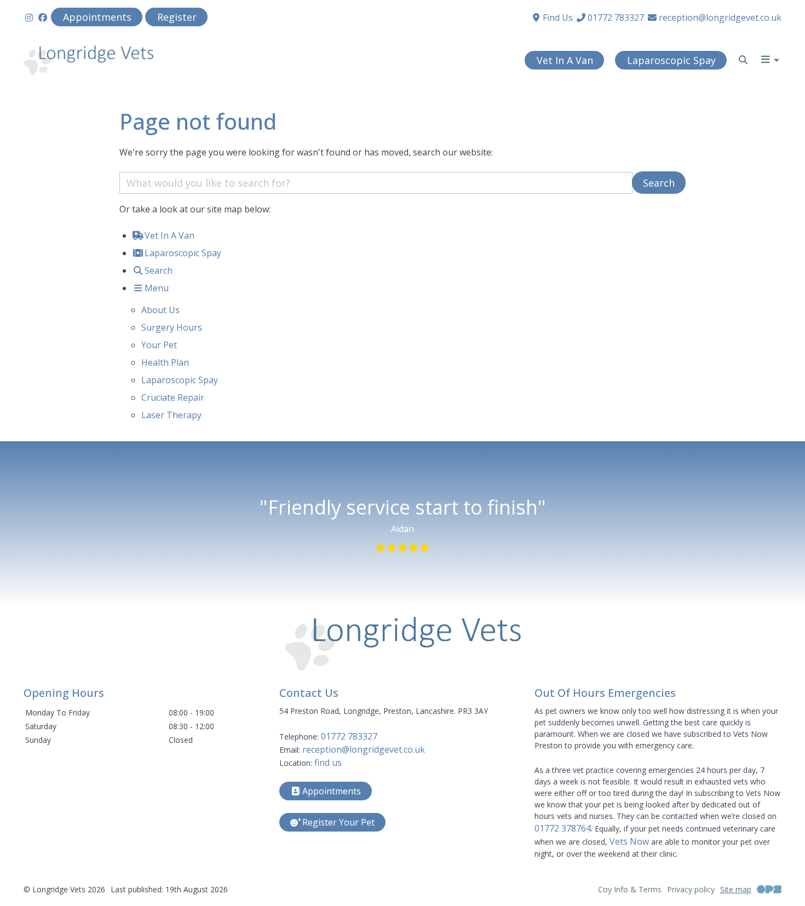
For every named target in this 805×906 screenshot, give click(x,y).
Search (659, 182)
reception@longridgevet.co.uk (363, 749)
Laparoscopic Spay (179, 380)
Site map (735, 889)
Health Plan (165, 362)
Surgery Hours (171, 327)
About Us (160, 310)
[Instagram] (29, 17)
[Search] (743, 60)
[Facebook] (42, 17)
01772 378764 (562, 828)
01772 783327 (349, 736)
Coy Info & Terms (630, 889)
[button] (771, 61)
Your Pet (159, 345)
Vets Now (629, 841)
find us (328, 763)
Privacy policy (691, 889)
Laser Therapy (171, 415)
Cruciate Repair (172, 397)
